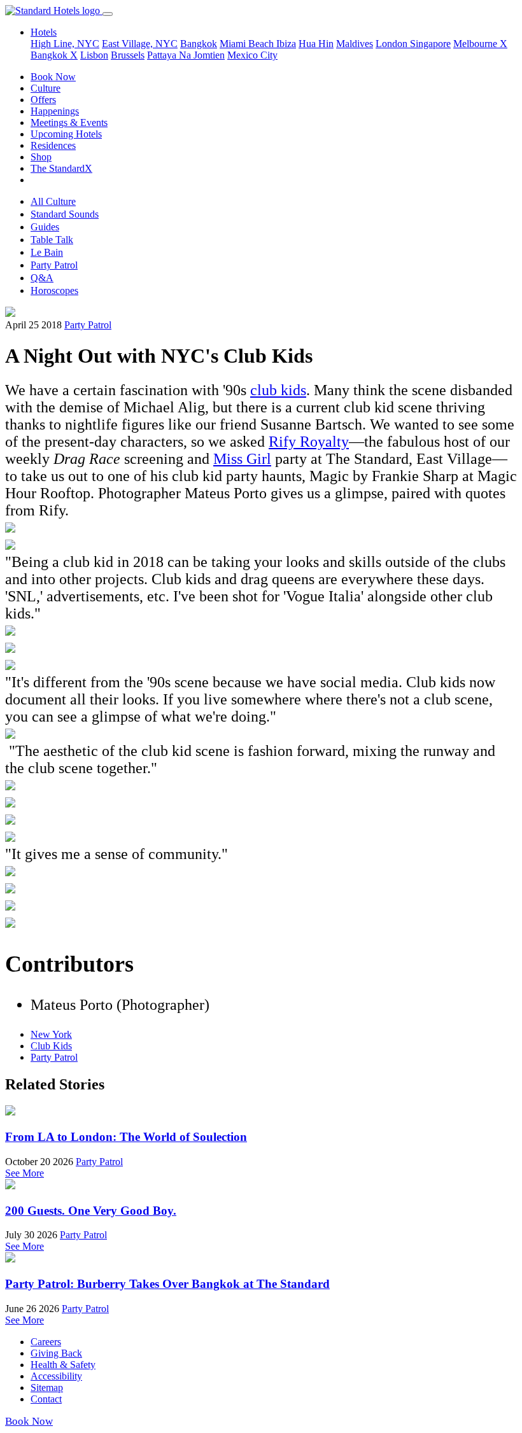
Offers (43, 99)
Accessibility (56, 1376)
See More (24, 1173)
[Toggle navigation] (107, 14)
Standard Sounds (65, 214)
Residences (53, 145)
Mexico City (252, 55)
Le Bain (47, 252)
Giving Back (56, 1353)
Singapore (430, 43)
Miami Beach (248, 43)
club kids (278, 390)
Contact (46, 1399)
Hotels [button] (44, 32)
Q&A (42, 277)
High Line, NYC (65, 43)
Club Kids (51, 1045)
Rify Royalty (309, 441)
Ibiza (286, 43)
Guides (45, 226)
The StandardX (61, 168)
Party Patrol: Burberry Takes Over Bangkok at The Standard (167, 1283)
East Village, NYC (140, 43)
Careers (46, 1341)
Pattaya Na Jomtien (186, 55)
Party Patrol (54, 265)
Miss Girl (242, 459)
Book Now (53, 76)
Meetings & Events (69, 122)
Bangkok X (54, 55)
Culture (45, 88)
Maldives (354, 43)
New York (51, 1034)
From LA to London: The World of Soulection (126, 1136)
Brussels (128, 55)
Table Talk (52, 239)
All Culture (53, 201)
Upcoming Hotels (66, 134)
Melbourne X (480, 43)
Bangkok (198, 43)
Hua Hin (316, 43)
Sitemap (47, 1387)
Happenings (55, 111)
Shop (41, 156)
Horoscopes (54, 290)
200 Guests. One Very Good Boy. (90, 1210)
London (393, 43)
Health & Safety (63, 1364)
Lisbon (94, 55)
